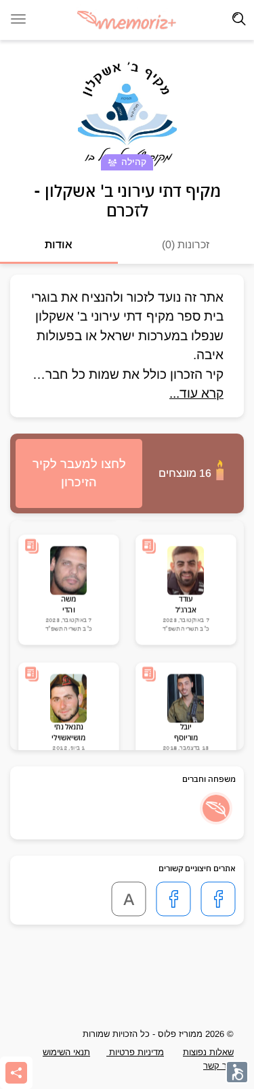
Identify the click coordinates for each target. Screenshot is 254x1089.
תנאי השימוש (66, 1052)
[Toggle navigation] (239, 19)
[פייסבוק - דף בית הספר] (173, 899)
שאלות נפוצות (208, 1052)
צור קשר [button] (218, 1066)
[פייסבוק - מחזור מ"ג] (218, 899)
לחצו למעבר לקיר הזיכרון (79, 473)
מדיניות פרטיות (135, 1052)
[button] (216, 808)
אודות (58, 244)
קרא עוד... (196, 393)
